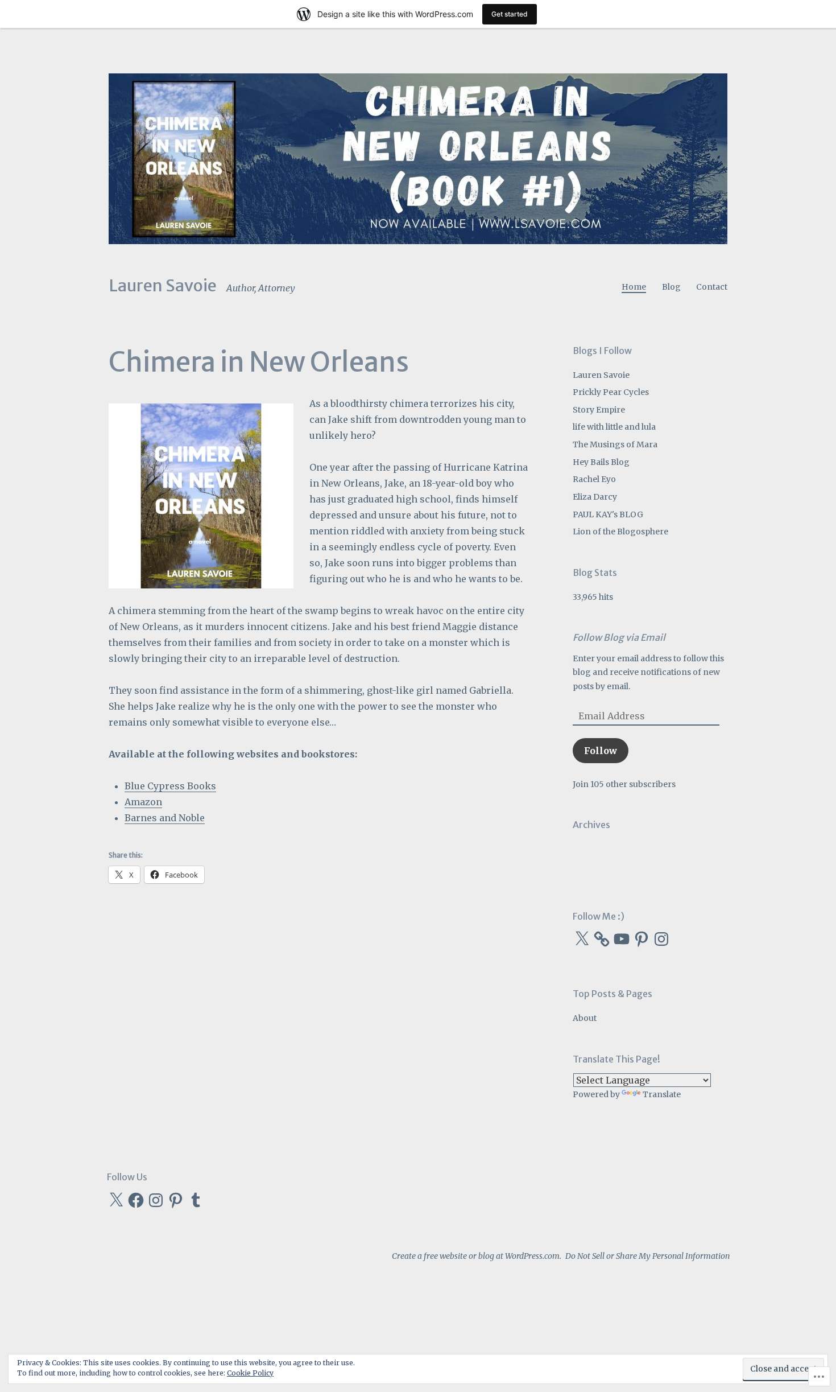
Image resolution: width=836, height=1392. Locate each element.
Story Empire (599, 410)
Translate (662, 1094)
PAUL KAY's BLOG (608, 514)
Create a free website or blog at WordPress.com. (476, 1256)
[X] (582, 939)
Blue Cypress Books (170, 786)
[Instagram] (661, 939)
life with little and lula (614, 427)
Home (634, 287)
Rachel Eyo (594, 479)
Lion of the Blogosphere (620, 531)
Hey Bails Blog (601, 462)
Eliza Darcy (595, 497)
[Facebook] (136, 1200)
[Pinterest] (641, 939)
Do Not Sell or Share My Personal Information (647, 1256)
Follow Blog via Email (619, 637)
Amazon (143, 802)
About (585, 1018)
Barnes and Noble (165, 817)
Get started (509, 14)
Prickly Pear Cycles (611, 392)
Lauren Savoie (163, 285)
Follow (600, 750)
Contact (711, 287)
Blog (671, 287)
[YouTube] (621, 939)
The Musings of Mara (615, 444)
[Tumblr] (196, 1200)
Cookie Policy (250, 1373)
